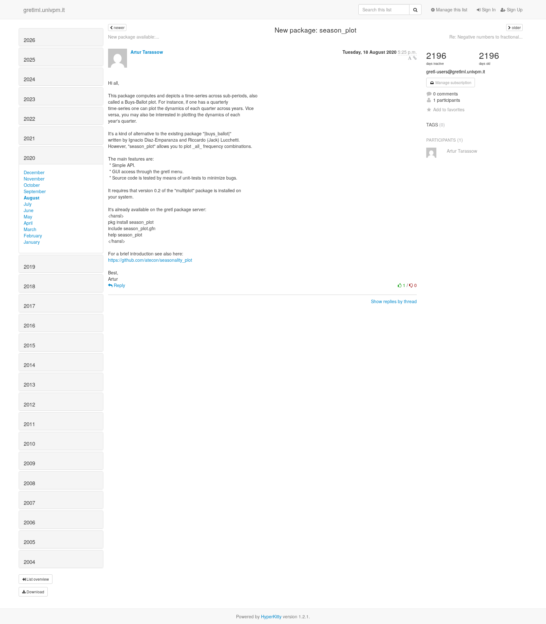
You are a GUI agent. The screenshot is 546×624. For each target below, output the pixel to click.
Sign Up (514, 9)
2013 (29, 384)
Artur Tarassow (146, 52)
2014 (29, 365)
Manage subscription (452, 82)
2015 (29, 345)
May (28, 216)
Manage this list (451, 9)
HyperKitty (271, 616)
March (30, 229)
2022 (29, 118)
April (28, 223)
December (34, 172)
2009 (29, 463)
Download (35, 591)
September (35, 191)
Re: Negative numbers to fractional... (486, 37)
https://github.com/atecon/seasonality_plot (150, 260)
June (28, 210)
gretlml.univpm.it (44, 9)
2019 (29, 266)
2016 (29, 325)
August (31, 197)
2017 (29, 305)
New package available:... (133, 37)
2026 (29, 40)
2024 (29, 79)
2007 (29, 502)
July (28, 204)
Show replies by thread (394, 301)
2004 (29, 562)
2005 (29, 542)
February (33, 235)
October (32, 185)
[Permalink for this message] (415, 58)
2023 (29, 99)
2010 (29, 443)
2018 (29, 286)
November (34, 178)
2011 (29, 424)
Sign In (488, 9)
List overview (37, 579)
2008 (29, 483)
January (32, 242)
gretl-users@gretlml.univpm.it (455, 71)
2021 (29, 138)
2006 (29, 522)
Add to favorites (448, 109)
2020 (29, 158)
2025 (29, 59)
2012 (29, 404)
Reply (118, 285)
